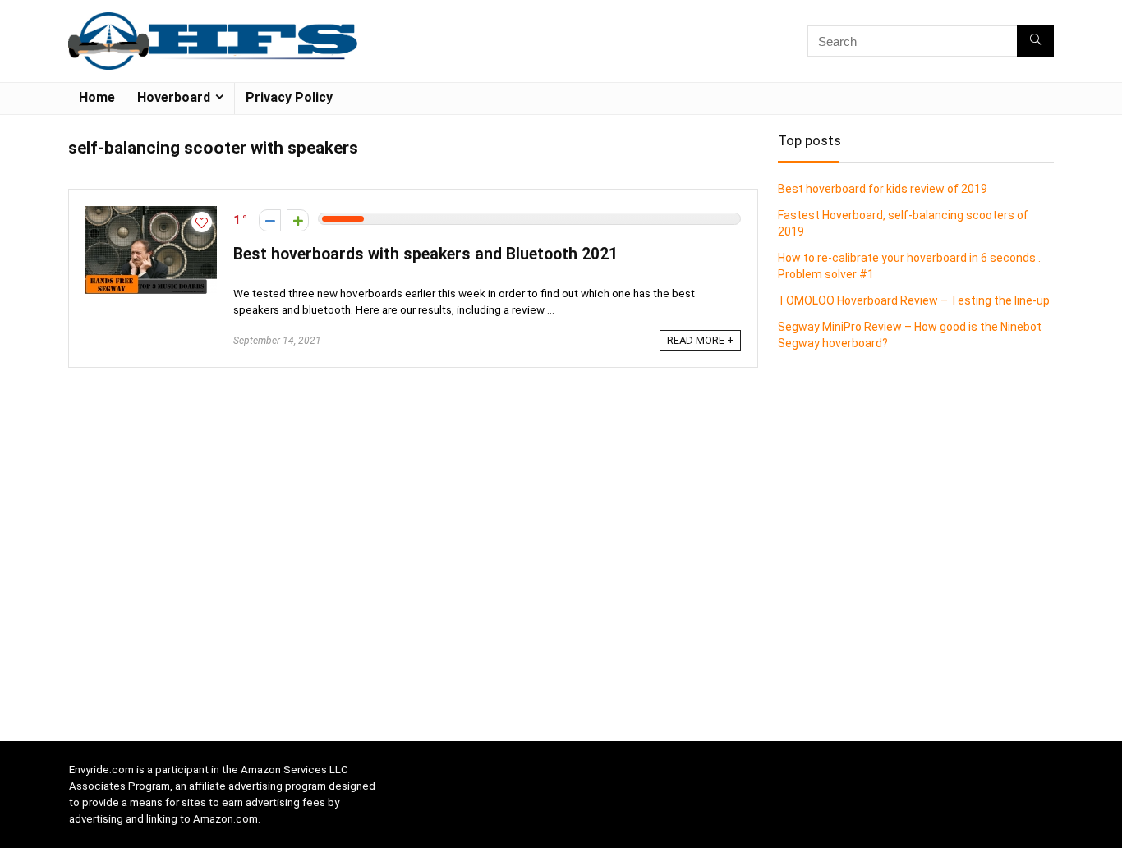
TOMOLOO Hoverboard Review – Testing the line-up (914, 300)
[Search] (1035, 41)
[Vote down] (270, 220)
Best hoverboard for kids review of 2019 (882, 188)
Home (97, 97)
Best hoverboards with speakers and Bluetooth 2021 (425, 254)
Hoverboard (173, 97)
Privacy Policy (289, 97)
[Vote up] (298, 220)
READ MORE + (700, 340)
